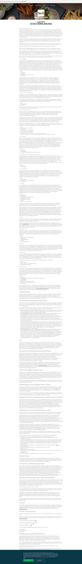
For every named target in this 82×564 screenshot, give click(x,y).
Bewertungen (38, 5)
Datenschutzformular (43, 365)
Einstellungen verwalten (45, 555)
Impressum (52, 5)
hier (57, 445)
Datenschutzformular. (23, 518)
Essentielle (39, 560)
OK (28, 560)
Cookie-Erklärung (25, 224)
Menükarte (30, 5)
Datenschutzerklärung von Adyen (42, 288)
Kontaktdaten (45, 5)
